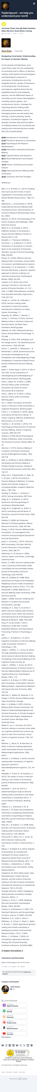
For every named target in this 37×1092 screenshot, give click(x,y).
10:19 (4, 164)
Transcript (19, 51)
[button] (4, 24)
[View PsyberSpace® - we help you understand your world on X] (24, 1045)
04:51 (4, 155)
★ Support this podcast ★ (12, 950)
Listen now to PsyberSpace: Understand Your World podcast (18, 1060)
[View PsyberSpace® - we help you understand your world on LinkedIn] (13, 1045)
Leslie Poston (15, 987)
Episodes (9, 1072)
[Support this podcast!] (31, 1045)
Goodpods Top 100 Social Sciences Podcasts (18, 1058)
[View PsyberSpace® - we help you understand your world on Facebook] (10, 1045)
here (14, 962)
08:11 (4, 158)
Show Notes (7, 51)
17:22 (4, 170)
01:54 (4, 140)
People (15, 1072)
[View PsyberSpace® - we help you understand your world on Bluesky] (17, 1045)
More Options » (6, 1037)
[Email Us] (28, 1045)
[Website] (14, 989)
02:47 (4, 143)
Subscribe (22, 1072)
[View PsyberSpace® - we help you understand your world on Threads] (21, 1045)
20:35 (4, 177)
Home (3, 1072)
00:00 (4, 137)
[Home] (18, 6)
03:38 (4, 149)
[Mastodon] (11, 989)
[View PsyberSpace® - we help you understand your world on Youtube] (3, 1045)
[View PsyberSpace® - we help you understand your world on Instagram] (6, 1045)
